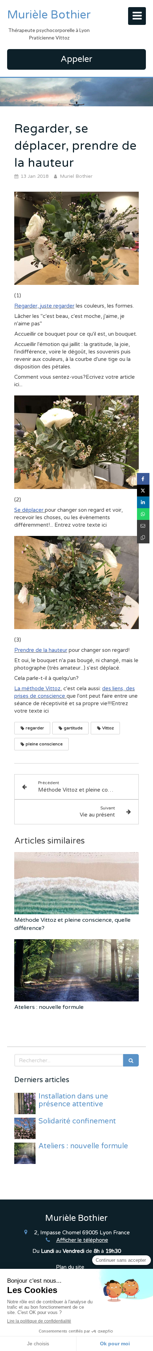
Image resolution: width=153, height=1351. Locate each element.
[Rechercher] (131, 1060)
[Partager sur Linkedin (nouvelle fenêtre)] (143, 502)
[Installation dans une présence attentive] (25, 1103)
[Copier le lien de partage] (143, 537)
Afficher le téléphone (82, 1240)
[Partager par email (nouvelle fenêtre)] (143, 526)
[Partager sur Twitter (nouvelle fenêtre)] (143, 490)
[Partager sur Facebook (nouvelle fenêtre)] (143, 479)
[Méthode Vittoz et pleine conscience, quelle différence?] (76, 883)
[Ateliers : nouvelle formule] (76, 970)
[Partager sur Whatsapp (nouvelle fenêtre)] (143, 514)
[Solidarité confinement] (25, 1128)
